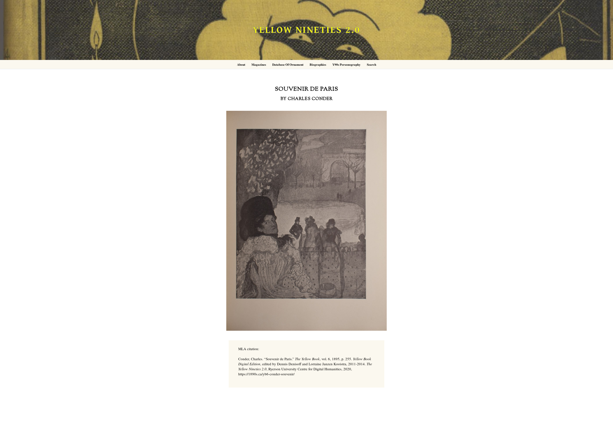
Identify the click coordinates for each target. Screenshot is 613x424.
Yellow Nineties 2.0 (306, 30)
